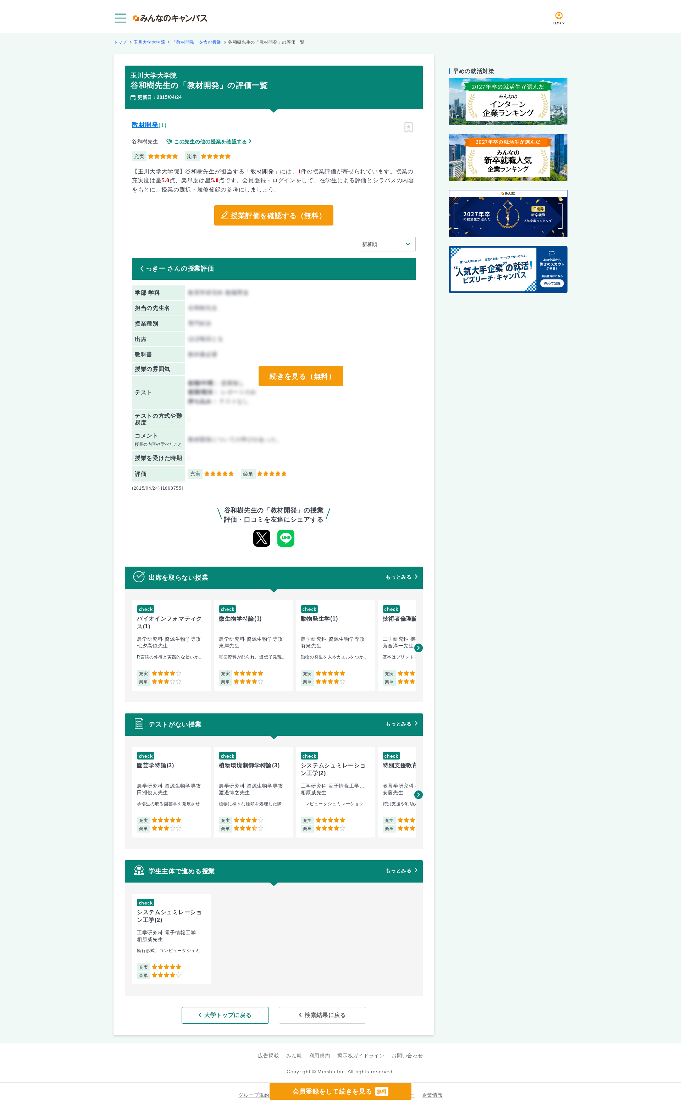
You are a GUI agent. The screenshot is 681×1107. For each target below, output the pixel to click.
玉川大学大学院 (149, 42)
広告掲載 (268, 1055)
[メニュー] (121, 18)
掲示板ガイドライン (360, 1055)
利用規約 (319, 1055)
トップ (120, 42)
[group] (171, 645)
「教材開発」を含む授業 (196, 42)
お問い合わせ (407, 1055)
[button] (418, 648)
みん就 (294, 1055)
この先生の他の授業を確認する (210, 141)
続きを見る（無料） (303, 376)
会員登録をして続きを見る (340, 1091)
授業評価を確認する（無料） (278, 215)
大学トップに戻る (228, 1015)
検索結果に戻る (325, 1015)
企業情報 (432, 1095)
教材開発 (145, 124)
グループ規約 (254, 1095)
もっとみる (399, 577)
